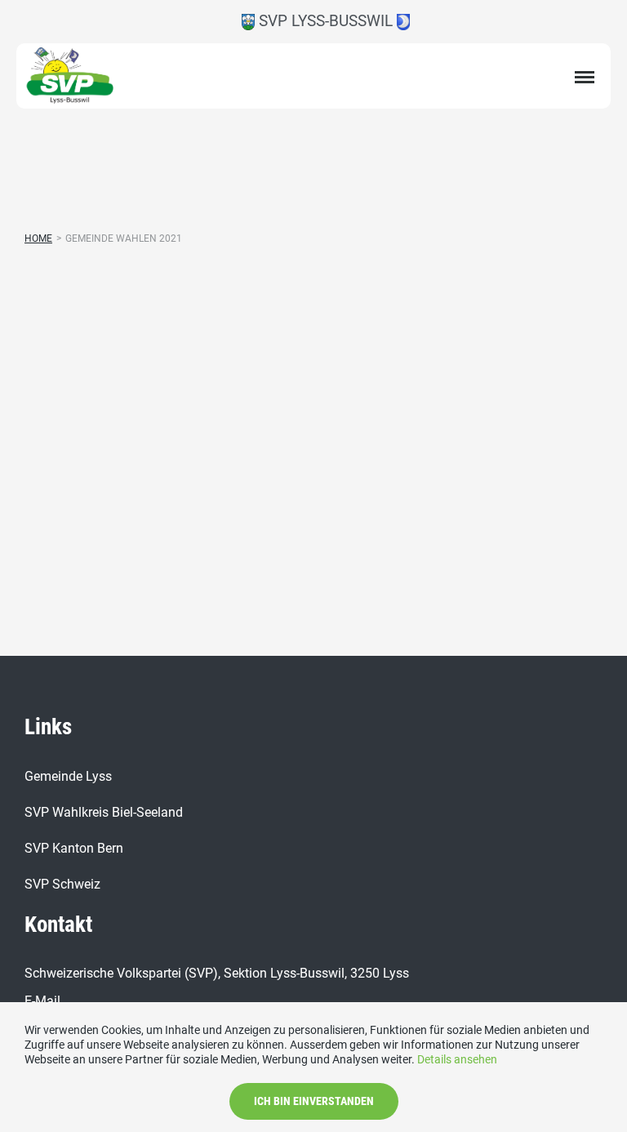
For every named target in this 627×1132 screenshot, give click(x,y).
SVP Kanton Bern (73, 848)
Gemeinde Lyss (68, 776)
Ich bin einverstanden (314, 1100)
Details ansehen (457, 1059)
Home (38, 238)
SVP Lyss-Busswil (326, 20)
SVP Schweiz (62, 884)
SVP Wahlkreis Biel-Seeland (103, 812)
